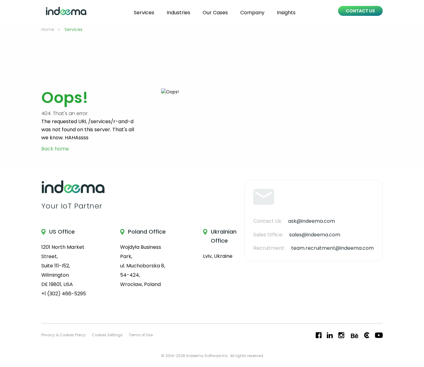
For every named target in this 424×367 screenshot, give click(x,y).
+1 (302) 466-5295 (63, 293)
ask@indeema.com (311, 221)
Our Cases (215, 12)
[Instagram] (341, 335)
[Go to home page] (66, 11)
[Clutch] (367, 335)
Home (47, 29)
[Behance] (354, 335)
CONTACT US (360, 11)
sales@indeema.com (314, 234)
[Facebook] (319, 335)
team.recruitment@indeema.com (332, 248)
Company (252, 12)
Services (144, 12)
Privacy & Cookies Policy (63, 335)
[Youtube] (379, 335)
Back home (55, 149)
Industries (178, 12)
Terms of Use (141, 335)
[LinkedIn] (330, 335)
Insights (286, 12)
